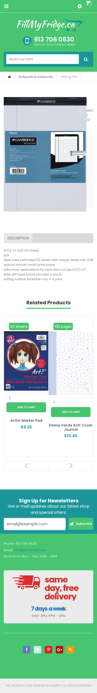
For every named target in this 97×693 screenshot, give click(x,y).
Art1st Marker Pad (26, 420)
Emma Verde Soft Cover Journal (71, 427)
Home (9, 77)
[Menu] (6, 6)
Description (18, 238)
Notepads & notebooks (36, 77)
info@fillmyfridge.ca (30, 550)
